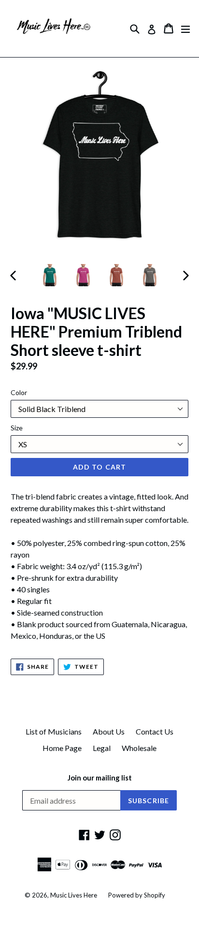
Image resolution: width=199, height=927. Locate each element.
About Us (109, 731)
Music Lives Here (73, 895)
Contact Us (154, 731)
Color (19, 392)
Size (17, 428)
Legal (102, 747)
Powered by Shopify (136, 895)
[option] (49, 275)
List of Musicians (54, 731)
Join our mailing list (100, 777)
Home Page (62, 747)
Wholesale (139, 747)
